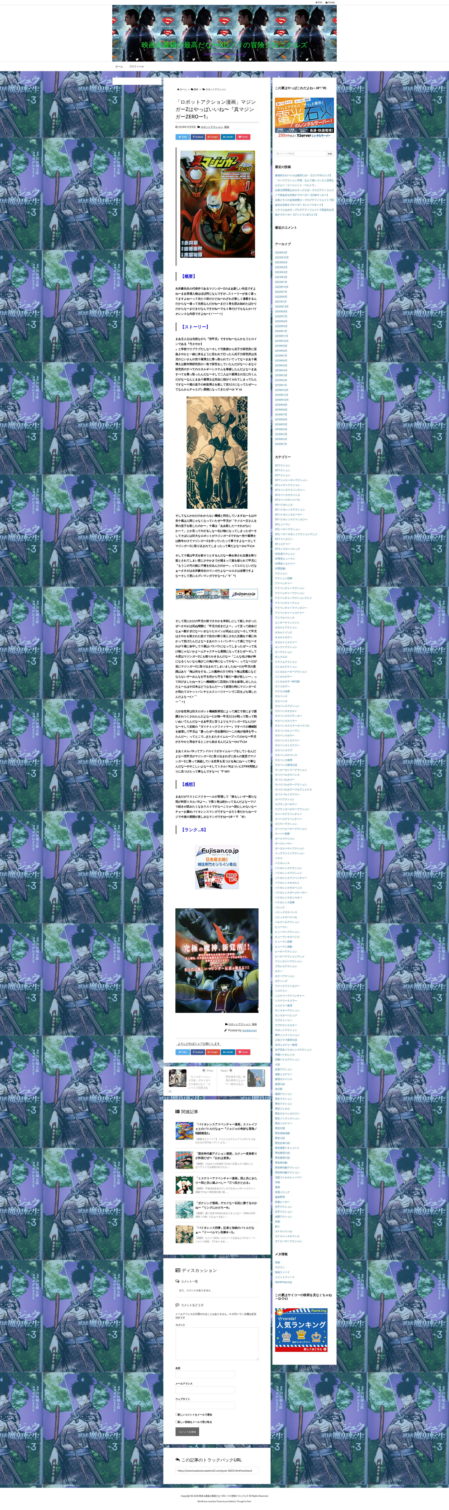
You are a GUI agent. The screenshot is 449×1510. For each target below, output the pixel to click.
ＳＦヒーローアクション (288, 1241)
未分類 (278, 1088)
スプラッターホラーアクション (292, 809)
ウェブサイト (182, 1398)
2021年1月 (281, 301)
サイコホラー (282, 686)
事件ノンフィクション (287, 1034)
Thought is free (243, 1501)
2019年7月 (281, 355)
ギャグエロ (281, 656)
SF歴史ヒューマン (285, 558)
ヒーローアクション (286, 951)
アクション (281, 573)
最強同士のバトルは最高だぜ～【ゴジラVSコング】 (303, 175)
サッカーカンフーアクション (291, 769)
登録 (277, 1262)
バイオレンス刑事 (285, 902)
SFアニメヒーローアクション (291, 480)
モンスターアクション (287, 1010)
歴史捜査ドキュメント (287, 1147)
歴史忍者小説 (282, 1142)
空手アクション (283, 1206)
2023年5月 (281, 267)
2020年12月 (282, 306)
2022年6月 (281, 296)
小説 (277, 1064)
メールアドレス (184, 1383)
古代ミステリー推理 (286, 1044)
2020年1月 (281, 330)
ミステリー (281, 990)
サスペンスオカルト (286, 710)
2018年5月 (281, 424)
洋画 (277, 1182)
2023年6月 (281, 262)
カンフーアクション (286, 646)
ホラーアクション (285, 975)
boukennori (250, 1030)
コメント (180, 1324)
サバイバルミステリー (287, 794)
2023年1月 (281, 281)
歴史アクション (283, 1098)
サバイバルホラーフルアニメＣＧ (293, 789)
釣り (277, 1226)
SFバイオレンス (284, 504)
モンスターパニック (286, 1015)
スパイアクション (285, 799)
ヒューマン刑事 (283, 941)
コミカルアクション (286, 666)
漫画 (226, 126)
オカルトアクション (286, 627)
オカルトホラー (283, 637)
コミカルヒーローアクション (291, 671)
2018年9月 (281, 404)
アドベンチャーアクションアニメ (293, 597)
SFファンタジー (284, 538)
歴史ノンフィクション (287, 1118)
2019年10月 (282, 340)
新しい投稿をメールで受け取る (195, 1421)
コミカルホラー (283, 676)
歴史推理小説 (282, 1152)
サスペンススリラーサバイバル (292, 725)
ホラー (278, 971)
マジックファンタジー (287, 985)
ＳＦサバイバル (283, 1231)
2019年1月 (281, 385)
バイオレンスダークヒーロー (291, 892)
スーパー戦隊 (282, 833)
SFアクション (282, 465)
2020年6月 (281, 321)
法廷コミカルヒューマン (288, 1177)
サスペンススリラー (286, 720)
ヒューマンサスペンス (287, 936)
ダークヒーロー (283, 843)
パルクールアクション (287, 921)
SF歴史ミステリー (285, 563)
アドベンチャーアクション (289, 588)
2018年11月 (281, 394)
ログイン (280, 1267)
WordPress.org (283, 1281)
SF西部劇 (280, 568)
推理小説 (280, 1083)
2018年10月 (282, 399)
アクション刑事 (283, 578)
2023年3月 (281, 272)
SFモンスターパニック (287, 548)
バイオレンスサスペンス (288, 887)
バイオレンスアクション (288, 867)
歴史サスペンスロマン (287, 1113)
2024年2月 (281, 252)
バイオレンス (282, 863)
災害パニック (282, 1191)
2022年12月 (281, 286)
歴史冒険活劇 (282, 1133)
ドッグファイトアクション (289, 853)
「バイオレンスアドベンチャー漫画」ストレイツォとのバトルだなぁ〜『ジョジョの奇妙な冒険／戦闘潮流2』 (226, 1128)
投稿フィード (282, 1272)
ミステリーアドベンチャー (289, 995)
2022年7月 (281, 291)
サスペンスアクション (287, 705)
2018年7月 (281, 414)
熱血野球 (280, 1196)
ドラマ (278, 858)
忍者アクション (283, 1069)
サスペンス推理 (283, 759)
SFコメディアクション (287, 484)
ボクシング (281, 980)
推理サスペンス (283, 1079)
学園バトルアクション (287, 1059)
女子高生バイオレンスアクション (293, 1049)
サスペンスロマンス (286, 755)
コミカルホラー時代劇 (287, 681)
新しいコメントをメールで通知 (195, 1414)
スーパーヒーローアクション (291, 828)
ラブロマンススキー (286, 1025)
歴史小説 (280, 1137)
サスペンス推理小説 (286, 764)
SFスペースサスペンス (287, 494)
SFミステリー (282, 543)
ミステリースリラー (286, 1000)
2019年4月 (281, 370)
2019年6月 (281, 360)
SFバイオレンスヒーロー (289, 514)
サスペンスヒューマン (287, 730)
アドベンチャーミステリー (289, 612)
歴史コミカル (282, 1108)
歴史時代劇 (281, 1162)
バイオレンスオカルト (287, 882)
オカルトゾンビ (283, 632)
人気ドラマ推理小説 (286, 1039)
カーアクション (283, 651)
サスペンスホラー (285, 735)
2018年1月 (281, 443)
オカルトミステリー (286, 642)
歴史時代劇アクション (287, 1167)
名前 (177, 1368)
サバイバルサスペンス (287, 774)
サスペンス (281, 696)
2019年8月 (281, 350)
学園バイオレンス (285, 1054)
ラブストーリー (283, 1020)
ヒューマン (281, 926)
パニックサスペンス (286, 912)
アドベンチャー (283, 583)
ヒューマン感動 (283, 946)
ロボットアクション (212, 126)
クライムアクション (286, 661)
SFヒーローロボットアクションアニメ (296, 534)
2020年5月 (281, 326)
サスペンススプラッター (288, 715)
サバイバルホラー (285, 779)
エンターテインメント (287, 622)
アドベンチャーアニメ (287, 602)
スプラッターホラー (286, 804)
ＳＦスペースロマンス (287, 1236)
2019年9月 (281, 345)
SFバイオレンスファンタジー (291, 519)
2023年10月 (282, 257)
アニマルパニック (285, 617)
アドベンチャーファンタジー (291, 607)
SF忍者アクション (285, 553)
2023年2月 (281, 276)
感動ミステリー (283, 1074)
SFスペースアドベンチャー (290, 489)
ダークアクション (285, 838)
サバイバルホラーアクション (291, 784)
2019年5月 (281, 365)
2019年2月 (281, 380)
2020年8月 (281, 311)
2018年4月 (281, 429)
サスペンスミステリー (287, 740)
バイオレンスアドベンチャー (291, 877)
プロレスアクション (286, 966)
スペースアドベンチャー (288, 813)
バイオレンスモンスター (288, 897)
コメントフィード (285, 1277)
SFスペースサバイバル (287, 499)
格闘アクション (283, 1093)
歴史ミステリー (283, 1123)
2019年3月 (281, 375)
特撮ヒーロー (282, 1201)
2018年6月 (281, 419)
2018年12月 (281, 389)
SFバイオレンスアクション (290, 509)
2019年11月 (281, 335)
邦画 (277, 1221)
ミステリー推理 (283, 1005)
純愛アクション (283, 1216)
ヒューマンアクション (287, 931)
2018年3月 (281, 434)
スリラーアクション (286, 823)
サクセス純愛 (282, 691)
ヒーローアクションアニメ (289, 956)
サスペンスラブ (283, 750)
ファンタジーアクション (288, 961)
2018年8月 (281, 409)
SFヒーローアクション (287, 529)
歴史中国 (280, 1128)
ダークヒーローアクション (289, 848)
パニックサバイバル (286, 917)
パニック (280, 907)
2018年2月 (281, 439)
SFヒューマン (282, 524)
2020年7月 (281, 316)
